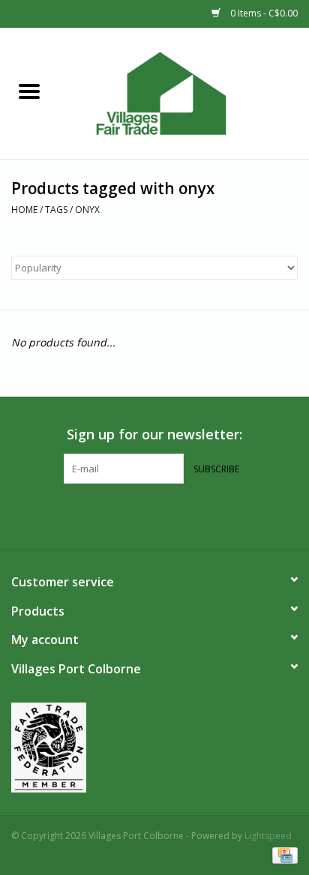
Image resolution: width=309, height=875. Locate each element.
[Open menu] (29, 91)
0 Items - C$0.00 (263, 13)
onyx (87, 209)
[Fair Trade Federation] (154, 748)
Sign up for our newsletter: (154, 434)
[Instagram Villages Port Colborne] (168, 514)
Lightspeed (268, 835)
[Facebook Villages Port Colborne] (141, 514)
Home (24, 209)
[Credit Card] (282, 854)
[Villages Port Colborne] (184, 92)
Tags (56, 209)
